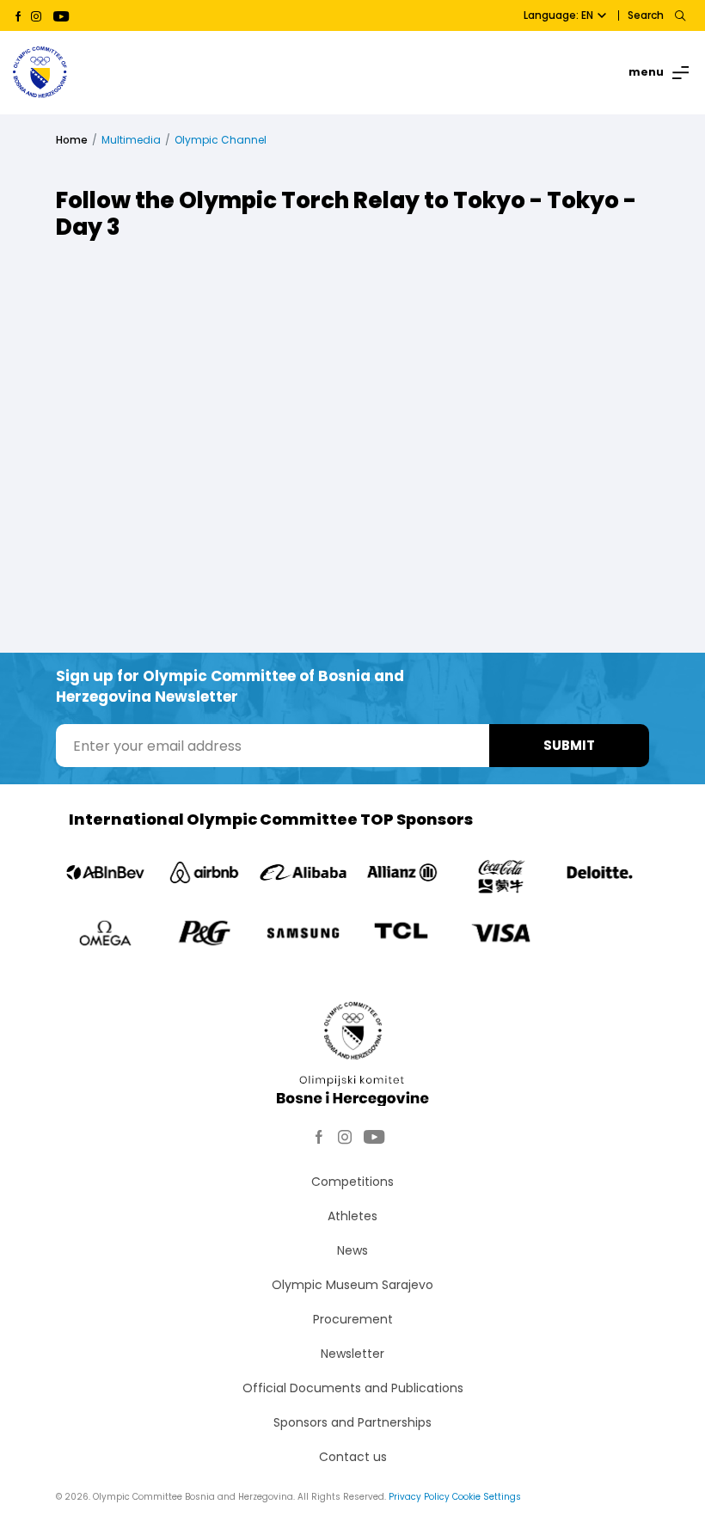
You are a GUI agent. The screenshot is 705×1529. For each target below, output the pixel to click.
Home (72, 139)
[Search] (679, 15)
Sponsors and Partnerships (352, 1422)
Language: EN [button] (558, 15)
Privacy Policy (419, 1496)
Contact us (353, 1456)
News (352, 1250)
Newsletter (352, 1353)
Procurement (353, 1319)
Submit (569, 745)
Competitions (352, 1181)
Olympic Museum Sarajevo (352, 1284)
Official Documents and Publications (352, 1388)
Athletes (352, 1216)
